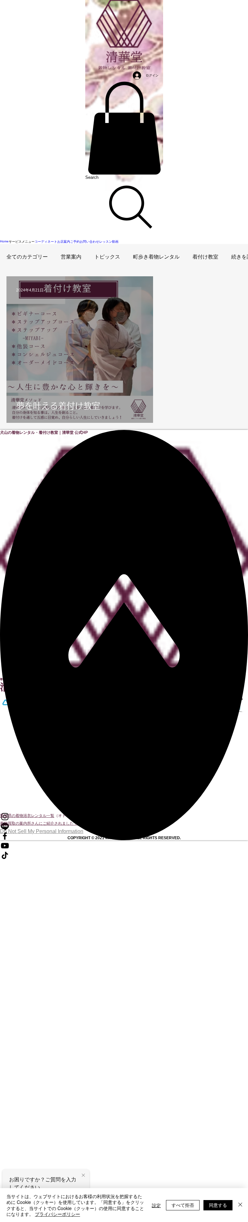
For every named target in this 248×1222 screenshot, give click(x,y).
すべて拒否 (182, 1205)
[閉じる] (240, 1205)
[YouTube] (124, 845)
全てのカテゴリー (27, 257)
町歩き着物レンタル (156, 257)
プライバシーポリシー (57, 1214)
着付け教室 (205, 257)
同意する (218, 1205)
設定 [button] (156, 1205)
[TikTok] (124, 855)
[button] (124, 128)
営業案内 (71, 257)
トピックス (107, 257)
